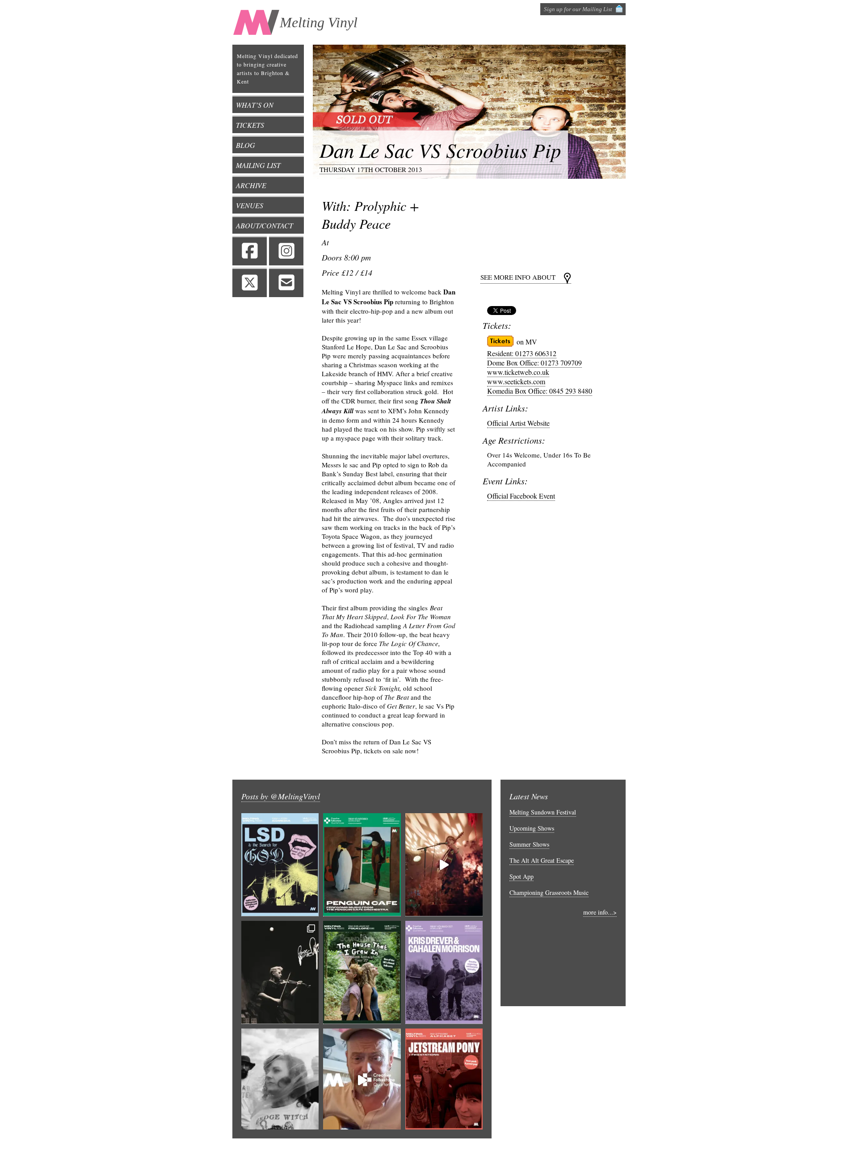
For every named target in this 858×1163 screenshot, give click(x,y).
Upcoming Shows (531, 828)
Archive (251, 185)
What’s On (254, 104)
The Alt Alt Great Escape (541, 860)
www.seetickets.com (516, 381)
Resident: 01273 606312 (521, 353)
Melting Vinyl (319, 22)
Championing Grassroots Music (549, 892)
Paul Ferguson (546, 1150)
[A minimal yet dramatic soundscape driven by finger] (444, 864)
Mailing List (258, 165)
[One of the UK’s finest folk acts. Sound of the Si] (361, 972)
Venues (249, 205)
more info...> (600, 912)
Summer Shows (529, 844)
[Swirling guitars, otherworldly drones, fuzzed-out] (280, 864)
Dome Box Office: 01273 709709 (534, 362)
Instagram (286, 250)
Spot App (521, 876)
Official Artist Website (518, 423)
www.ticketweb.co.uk (518, 372)
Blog (245, 145)
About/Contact (264, 225)
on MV (527, 341)
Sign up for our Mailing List (578, 9)
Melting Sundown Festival (542, 812)
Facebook (249, 250)
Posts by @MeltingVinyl (280, 796)
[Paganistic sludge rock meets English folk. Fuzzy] (280, 1080)
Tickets (250, 125)
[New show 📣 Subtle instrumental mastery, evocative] (444, 972)
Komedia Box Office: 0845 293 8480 (539, 390)
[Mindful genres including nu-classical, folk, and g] (280, 972)
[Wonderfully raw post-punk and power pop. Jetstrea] (444, 1080)
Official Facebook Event (521, 495)
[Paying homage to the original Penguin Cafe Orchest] (361, 864)
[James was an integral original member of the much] (361, 1080)
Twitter (249, 282)
